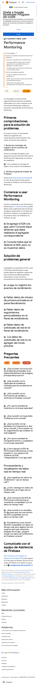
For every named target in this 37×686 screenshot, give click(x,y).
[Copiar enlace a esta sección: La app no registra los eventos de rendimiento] (6, 291)
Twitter (4, 619)
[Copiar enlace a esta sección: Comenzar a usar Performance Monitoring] (21, 199)
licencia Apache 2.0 (9, 576)
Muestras (4, 599)
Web (27, 91)
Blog (3, 613)
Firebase (4, 663)
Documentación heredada (10, 645)
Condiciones (5, 677)
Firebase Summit (7, 616)
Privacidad (14, 677)
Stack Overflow (6, 633)
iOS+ (6, 91)
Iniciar (18, 34)
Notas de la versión (7, 639)
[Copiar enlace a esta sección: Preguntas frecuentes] (21, 357)
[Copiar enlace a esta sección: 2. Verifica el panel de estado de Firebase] (13, 174)
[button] (18, 165)
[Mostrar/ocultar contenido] (16, 53)
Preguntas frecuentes (8, 642)
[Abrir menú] (3, 2)
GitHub (4, 605)
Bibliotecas (5, 602)
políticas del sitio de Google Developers (20, 578)
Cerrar (18, 29)
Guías (3, 593)
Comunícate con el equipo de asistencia (14, 630)
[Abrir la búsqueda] (19, 2)
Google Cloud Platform (8, 666)
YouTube (4, 622)
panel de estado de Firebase (20, 178)
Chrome (4, 660)
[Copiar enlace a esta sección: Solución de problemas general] (6, 263)
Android (16, 91)
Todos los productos (7, 669)
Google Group (6, 636)
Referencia (5, 596)
